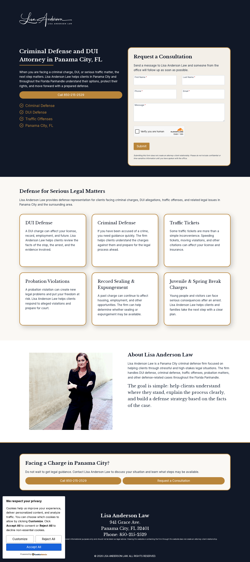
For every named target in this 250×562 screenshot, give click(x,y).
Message (140, 105)
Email (186, 91)
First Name (141, 77)
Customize (19, 539)
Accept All (34, 547)
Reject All (48, 539)
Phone (139, 91)
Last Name (189, 77)
